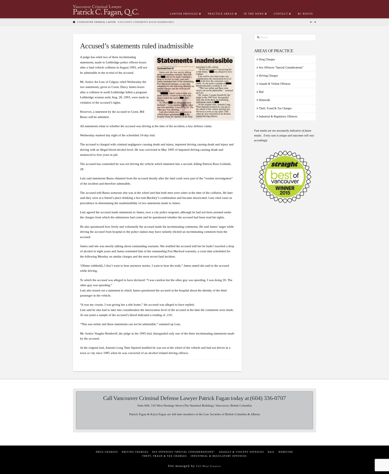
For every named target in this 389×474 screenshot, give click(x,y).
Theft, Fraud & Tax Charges (275, 108)
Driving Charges (268, 75)
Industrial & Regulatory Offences (278, 116)
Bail (261, 91)
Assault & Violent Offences (274, 83)
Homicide (264, 100)
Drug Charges (267, 59)
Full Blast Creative (208, 466)
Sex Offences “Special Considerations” (281, 67)
